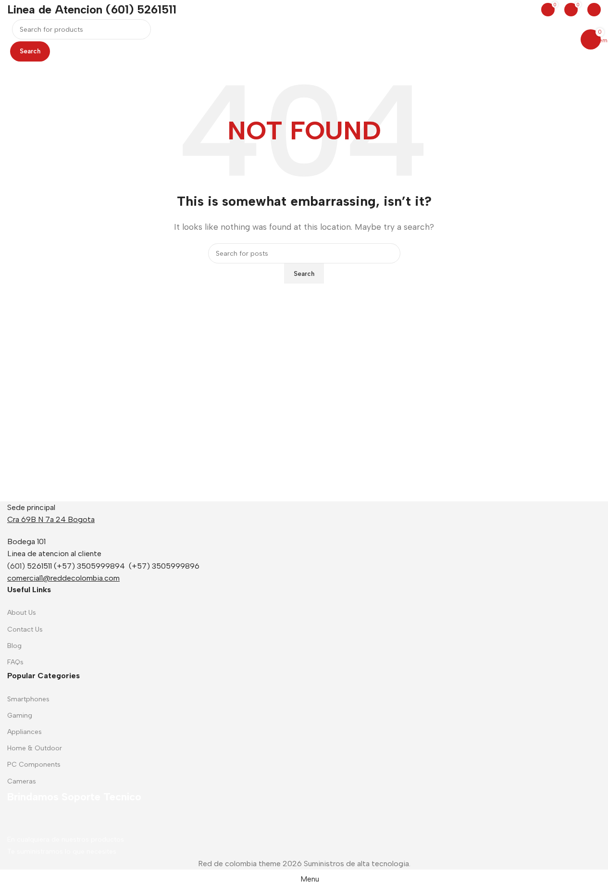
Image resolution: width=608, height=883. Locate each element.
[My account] (594, 9)
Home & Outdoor (34, 748)
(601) (16, 566)
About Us (21, 613)
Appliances (24, 732)
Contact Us (25, 629)
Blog (14, 646)
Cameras (21, 781)
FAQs (15, 662)
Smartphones (28, 699)
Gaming (19, 715)
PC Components (34, 764)
